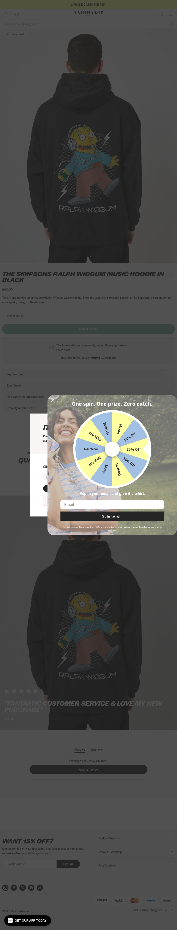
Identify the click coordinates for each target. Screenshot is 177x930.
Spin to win (112, 516)
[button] (27, 920)
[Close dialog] (52, 400)
